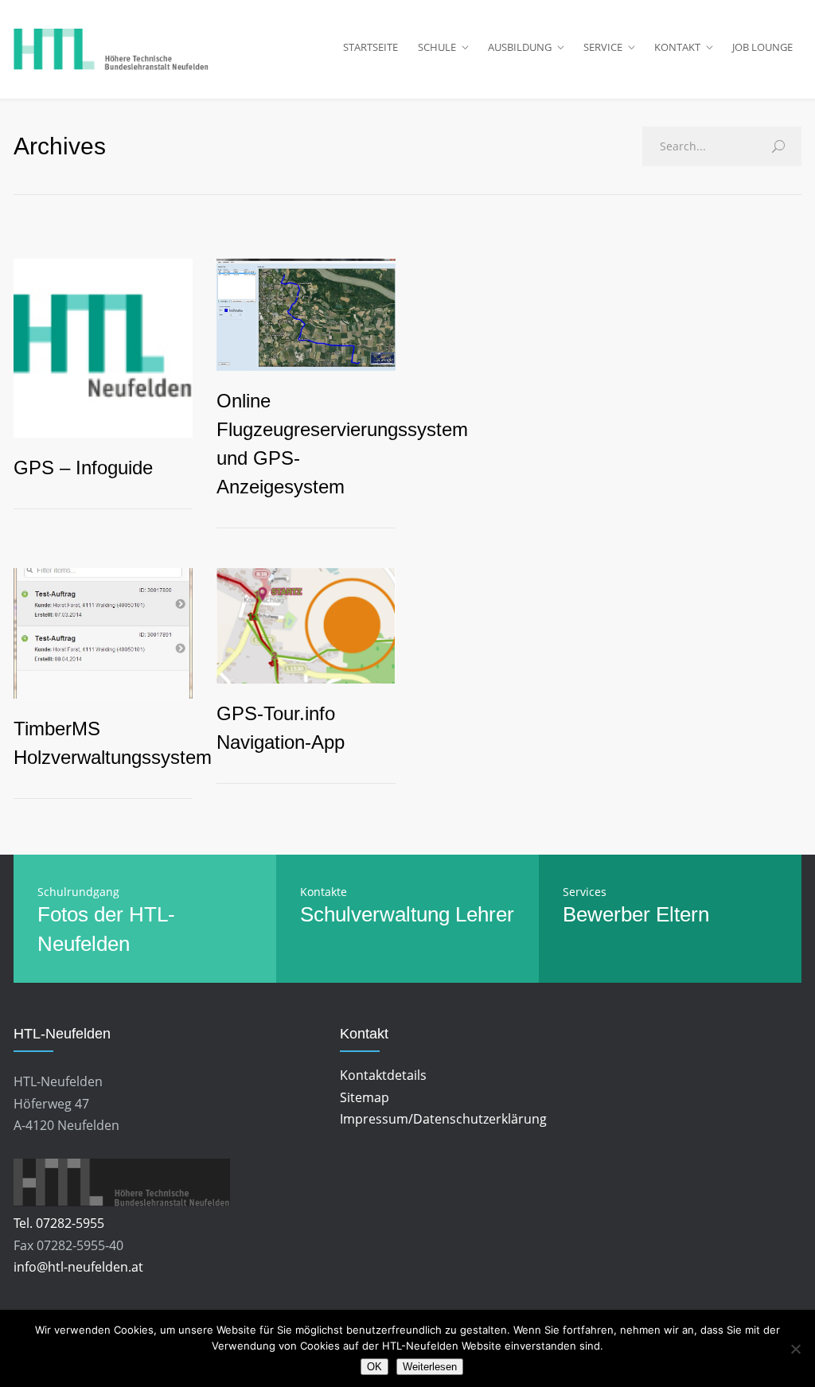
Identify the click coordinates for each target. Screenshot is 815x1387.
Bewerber (606, 914)
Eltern (682, 914)
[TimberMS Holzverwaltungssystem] (103, 633)
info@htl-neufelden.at (78, 1267)
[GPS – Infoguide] (103, 348)
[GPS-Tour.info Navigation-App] (306, 626)
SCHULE (437, 47)
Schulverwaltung (375, 914)
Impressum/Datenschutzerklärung (443, 1119)
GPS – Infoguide (83, 467)
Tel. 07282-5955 (59, 1223)
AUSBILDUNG (520, 47)
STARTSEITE (370, 47)
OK (374, 1367)
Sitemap (364, 1097)
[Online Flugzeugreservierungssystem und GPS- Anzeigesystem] (306, 315)
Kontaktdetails (383, 1075)
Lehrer (484, 914)
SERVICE (602, 47)
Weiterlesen (430, 1367)
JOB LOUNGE (762, 47)
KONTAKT (677, 47)
